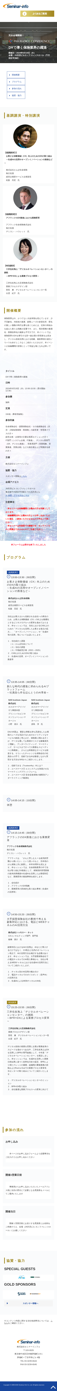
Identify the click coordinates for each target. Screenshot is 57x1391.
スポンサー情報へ (30, 1303)
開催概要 (16, 75)
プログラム (17, 82)
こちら (24, 476)
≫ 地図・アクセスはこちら (17, 495)
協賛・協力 (17, 95)
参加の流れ (17, 88)
